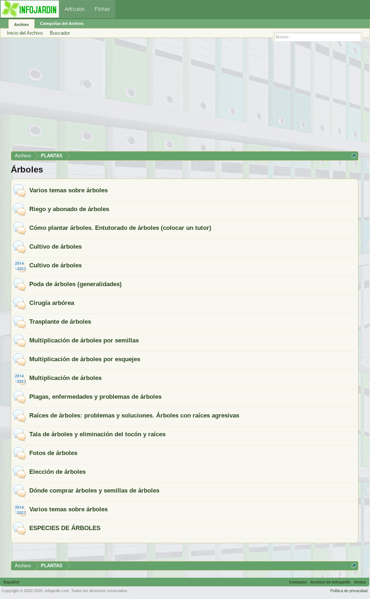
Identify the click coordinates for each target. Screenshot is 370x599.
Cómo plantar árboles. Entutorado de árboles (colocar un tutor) (120, 227)
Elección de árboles (57, 471)
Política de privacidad (348, 591)
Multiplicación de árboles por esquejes (84, 359)
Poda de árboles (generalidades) (75, 284)
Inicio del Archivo (25, 33)
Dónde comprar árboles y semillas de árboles (94, 490)
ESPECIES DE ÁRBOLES (64, 528)
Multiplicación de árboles (65, 377)
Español (11, 582)
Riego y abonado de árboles (69, 209)
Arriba (360, 582)
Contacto (298, 582)
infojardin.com (57, 591)
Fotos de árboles (53, 452)
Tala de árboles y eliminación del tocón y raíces (97, 434)
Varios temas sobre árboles (68, 190)
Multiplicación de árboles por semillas (84, 340)
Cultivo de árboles (55, 246)
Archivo (21, 24)
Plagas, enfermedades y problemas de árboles (95, 396)
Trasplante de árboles (60, 321)
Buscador (60, 33)
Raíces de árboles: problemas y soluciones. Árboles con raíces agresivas (134, 415)
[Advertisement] (184, 97)
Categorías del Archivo (61, 23)
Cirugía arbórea (51, 302)
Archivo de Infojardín (330, 582)
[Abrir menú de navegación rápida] (354, 155)
